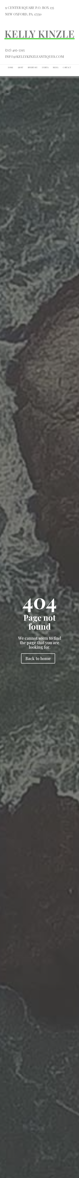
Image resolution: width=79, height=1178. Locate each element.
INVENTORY (32, 67)
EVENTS (45, 67)
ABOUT (20, 67)
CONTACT (67, 67)
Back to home (38, 658)
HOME (10, 67)
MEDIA (55, 67)
